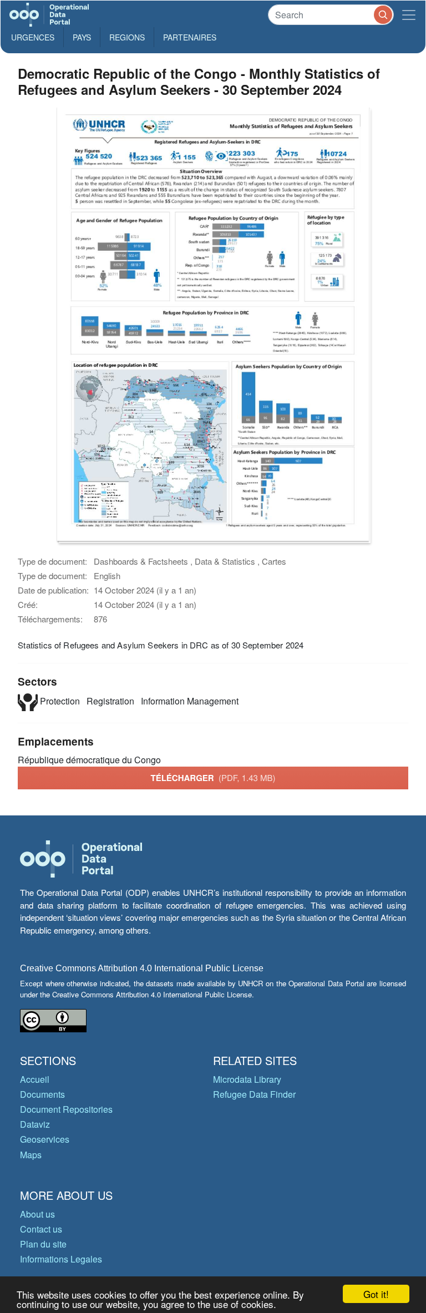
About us (37, 1214)
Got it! (376, 1294)
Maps (31, 1154)
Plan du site (43, 1244)
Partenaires (189, 37)
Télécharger (212, 778)
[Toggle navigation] (409, 14)
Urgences (32, 37)
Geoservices (44, 1139)
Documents (42, 1094)
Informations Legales (61, 1259)
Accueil (34, 1079)
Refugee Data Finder (254, 1094)
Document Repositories (66, 1109)
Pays (82, 37)
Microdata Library (247, 1079)
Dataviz (35, 1124)
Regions (127, 37)
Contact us (41, 1229)
